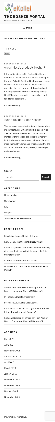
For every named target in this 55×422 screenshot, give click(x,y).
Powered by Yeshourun (15, 417)
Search (8, 171)
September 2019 (12, 356)
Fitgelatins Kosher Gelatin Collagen (21, 236)
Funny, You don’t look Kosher (22, 120)
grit (7, 53)
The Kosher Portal (25, 17)
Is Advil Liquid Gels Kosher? (25, 302)
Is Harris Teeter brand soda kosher (20, 260)
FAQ (6, 207)
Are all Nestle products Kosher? (24, 67)
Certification (10, 201)
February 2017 (11, 391)
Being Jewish (10, 195)
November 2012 (12, 397)
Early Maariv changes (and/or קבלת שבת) (23, 242)
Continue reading (12, 105)
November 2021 (12, 350)
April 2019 (9, 362)
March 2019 (10, 368)
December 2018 (12, 379)
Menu (29, 28)
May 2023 (9, 339)
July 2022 (8, 345)
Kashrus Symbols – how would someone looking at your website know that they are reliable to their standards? (27, 251)
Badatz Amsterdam (25, 297)
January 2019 (10, 374)
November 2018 (12, 385)
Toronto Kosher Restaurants (17, 218)
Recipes (8, 212)
